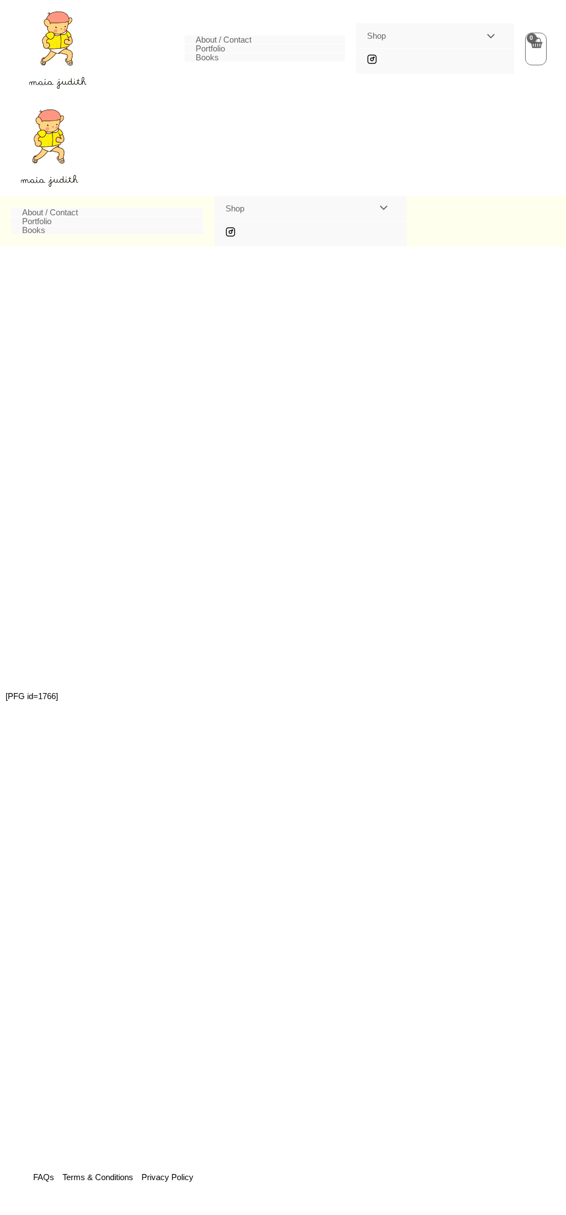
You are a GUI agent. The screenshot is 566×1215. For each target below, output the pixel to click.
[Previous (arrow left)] (19, 607)
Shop (376, 35)
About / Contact (223, 39)
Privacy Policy (167, 1177)
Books (207, 57)
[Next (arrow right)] (546, 607)
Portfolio (210, 48)
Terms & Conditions (97, 1177)
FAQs (43, 1177)
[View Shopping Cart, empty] (536, 49)
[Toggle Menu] (487, 36)
